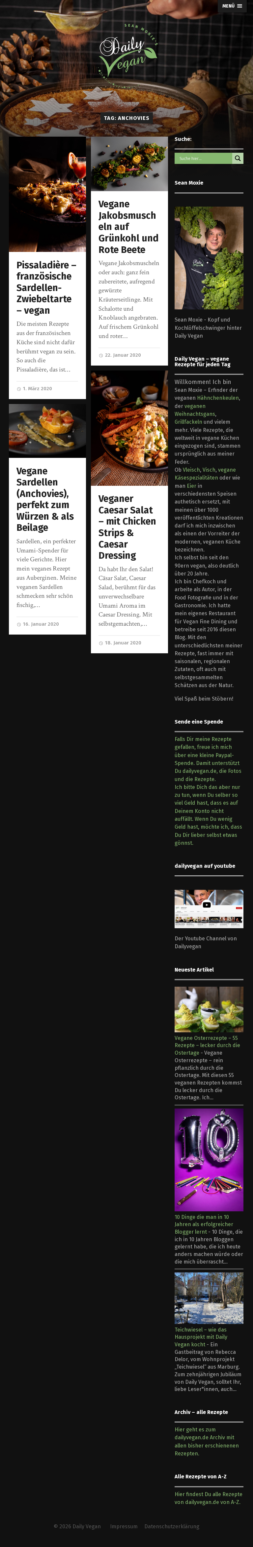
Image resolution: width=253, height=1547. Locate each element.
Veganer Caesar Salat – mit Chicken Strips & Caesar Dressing (127, 527)
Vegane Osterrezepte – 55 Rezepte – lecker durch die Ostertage (207, 1045)
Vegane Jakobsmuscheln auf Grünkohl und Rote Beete (128, 226)
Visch (209, 470)
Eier (191, 486)
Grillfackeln (188, 422)
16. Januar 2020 (40, 624)
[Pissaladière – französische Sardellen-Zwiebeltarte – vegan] (47, 194)
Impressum (124, 1526)
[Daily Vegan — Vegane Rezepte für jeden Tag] (126, 56)
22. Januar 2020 (122, 355)
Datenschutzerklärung (171, 1526)
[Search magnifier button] (237, 158)
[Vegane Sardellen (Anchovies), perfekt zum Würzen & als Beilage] (47, 431)
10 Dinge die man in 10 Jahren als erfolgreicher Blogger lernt (204, 1224)
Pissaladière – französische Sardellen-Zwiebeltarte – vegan (46, 287)
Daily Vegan (86, 1526)
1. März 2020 (37, 389)
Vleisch (191, 470)
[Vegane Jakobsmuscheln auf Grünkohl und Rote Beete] (129, 164)
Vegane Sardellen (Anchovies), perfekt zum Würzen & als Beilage (45, 499)
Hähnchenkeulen (218, 398)
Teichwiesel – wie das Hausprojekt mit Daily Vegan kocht (201, 1337)
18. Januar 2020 (122, 643)
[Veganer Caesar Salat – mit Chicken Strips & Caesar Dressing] (129, 428)
